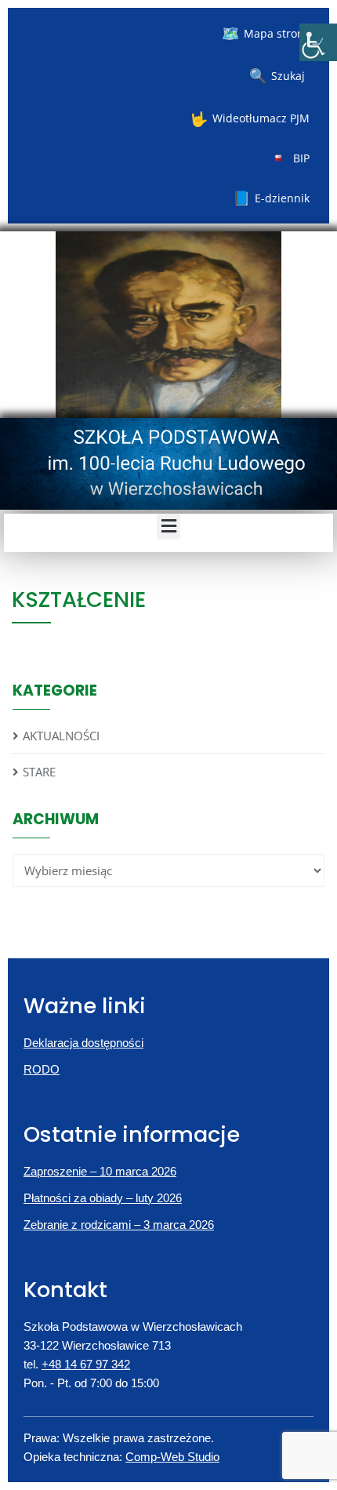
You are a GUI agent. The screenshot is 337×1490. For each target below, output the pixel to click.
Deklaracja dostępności (83, 1042)
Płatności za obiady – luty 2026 (103, 1198)
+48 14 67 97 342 (86, 1364)
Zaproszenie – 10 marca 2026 (100, 1171)
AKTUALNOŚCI (61, 735)
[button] (168, 527)
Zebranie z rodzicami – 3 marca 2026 (119, 1224)
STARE (39, 772)
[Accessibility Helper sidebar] (318, 42)
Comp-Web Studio (172, 1456)
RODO (42, 1069)
